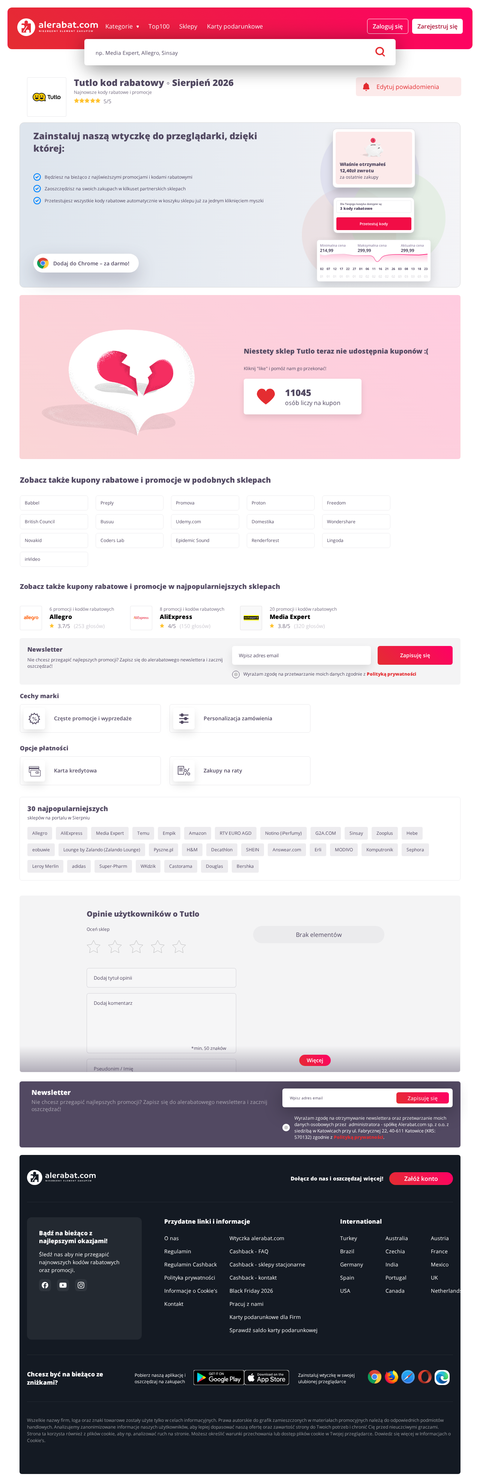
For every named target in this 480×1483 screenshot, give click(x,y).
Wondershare (341, 521)
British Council (40, 521)
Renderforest (265, 540)
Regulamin (177, 1251)
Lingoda (335, 540)
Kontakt (173, 1303)
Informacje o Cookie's (191, 1290)
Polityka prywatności (189, 1277)
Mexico (439, 1264)
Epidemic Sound (192, 540)
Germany (351, 1264)
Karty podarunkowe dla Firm (265, 1316)
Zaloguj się (388, 26)
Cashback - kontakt (253, 1277)
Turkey (348, 1238)
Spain (347, 1277)
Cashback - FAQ (249, 1251)
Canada (395, 1290)
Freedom (336, 503)
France (439, 1251)
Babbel (32, 503)
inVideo (32, 559)
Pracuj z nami (247, 1303)
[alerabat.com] (57, 27)
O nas (171, 1238)
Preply (107, 503)
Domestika (263, 521)
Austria (440, 1238)
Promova (185, 503)
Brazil (347, 1251)
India (392, 1264)
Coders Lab (112, 540)
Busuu (107, 521)
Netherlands (446, 1290)
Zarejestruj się (437, 26)
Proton (259, 503)
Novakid (33, 540)
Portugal (396, 1277)
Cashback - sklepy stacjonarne (267, 1264)
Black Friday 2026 (251, 1290)
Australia (397, 1238)
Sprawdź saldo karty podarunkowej (274, 1330)
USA (345, 1290)
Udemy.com (188, 521)
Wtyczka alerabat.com (257, 1238)
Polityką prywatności (391, 674)
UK (434, 1277)
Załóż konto (421, 1178)
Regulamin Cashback (190, 1264)
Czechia (395, 1251)
